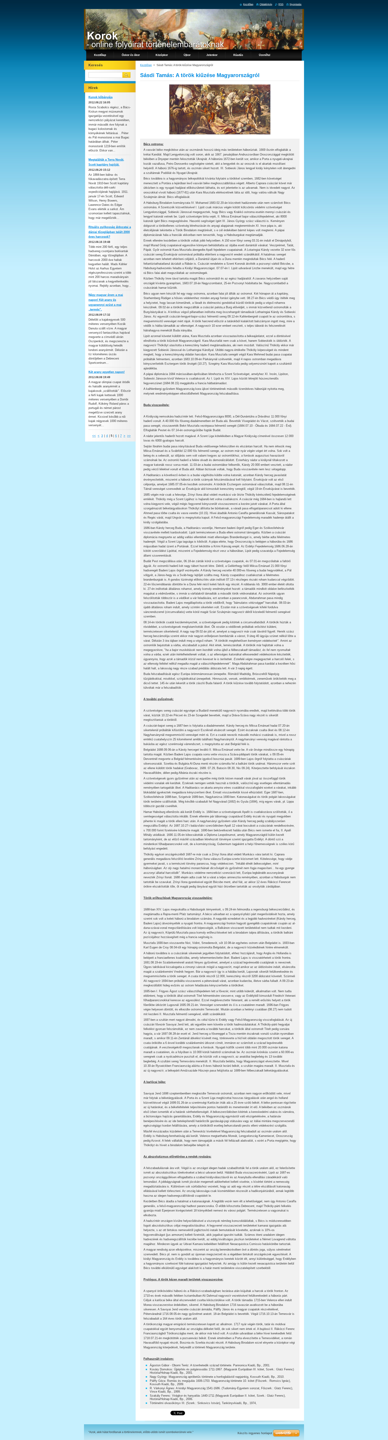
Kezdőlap (146, 65)
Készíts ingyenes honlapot (255, 1433)
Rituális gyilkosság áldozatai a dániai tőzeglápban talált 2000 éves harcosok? (109, 232)
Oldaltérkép (266, 4)
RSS (280, 4)
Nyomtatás (296, 4)
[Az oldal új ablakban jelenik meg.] (220, 134)
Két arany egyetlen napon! (106, 372)
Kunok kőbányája (100, 97)
